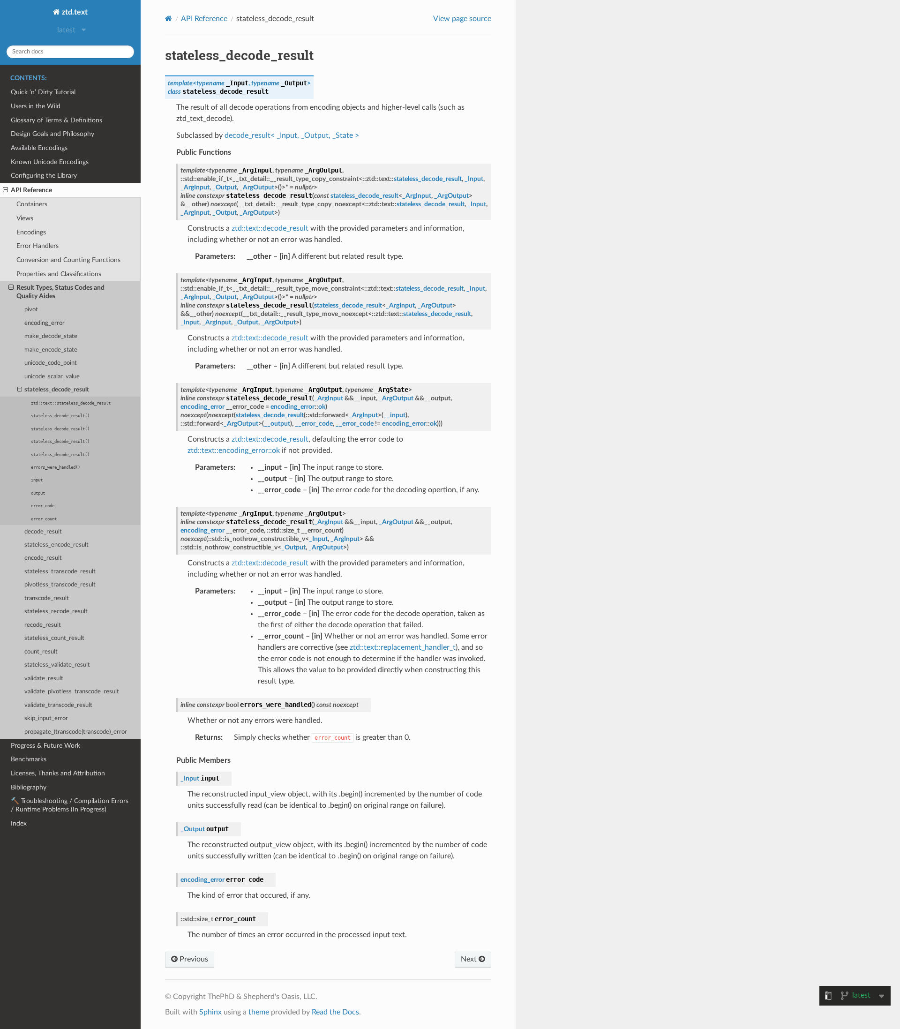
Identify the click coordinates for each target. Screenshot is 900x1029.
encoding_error (44, 323)
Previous (193, 959)
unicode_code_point (50, 363)
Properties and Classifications (58, 274)
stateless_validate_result (57, 665)
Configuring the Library (44, 175)
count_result (41, 652)
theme (258, 1012)
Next (470, 959)
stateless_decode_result (56, 390)
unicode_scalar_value (52, 377)
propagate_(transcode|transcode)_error (75, 732)
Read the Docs (335, 1012)
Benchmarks (28, 759)
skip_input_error (46, 718)
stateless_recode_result (56, 611)
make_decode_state (50, 336)
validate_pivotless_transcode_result (71, 692)
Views (24, 218)
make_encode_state (50, 350)
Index (19, 823)
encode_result (43, 558)
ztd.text (74, 12)
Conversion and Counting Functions (68, 259)
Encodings (31, 232)
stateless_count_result (54, 638)
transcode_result (46, 598)
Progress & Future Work (45, 745)
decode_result (43, 532)
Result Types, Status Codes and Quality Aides (60, 292)
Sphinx (210, 1012)
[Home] (168, 19)
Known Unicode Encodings (50, 161)
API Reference (31, 190)
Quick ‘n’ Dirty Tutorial (43, 92)
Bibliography (28, 787)
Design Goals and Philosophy (52, 133)
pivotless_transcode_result (60, 585)
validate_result (43, 679)
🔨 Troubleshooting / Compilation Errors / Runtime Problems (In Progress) (69, 805)
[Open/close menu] (5, 190)
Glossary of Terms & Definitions (56, 120)
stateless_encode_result (56, 545)
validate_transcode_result (58, 705)
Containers (31, 204)
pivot (31, 310)
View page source (462, 19)
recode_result (42, 625)
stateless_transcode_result (60, 572)
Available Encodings (39, 147)
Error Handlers (37, 245)
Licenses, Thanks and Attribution (58, 773)
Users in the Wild (35, 106)
